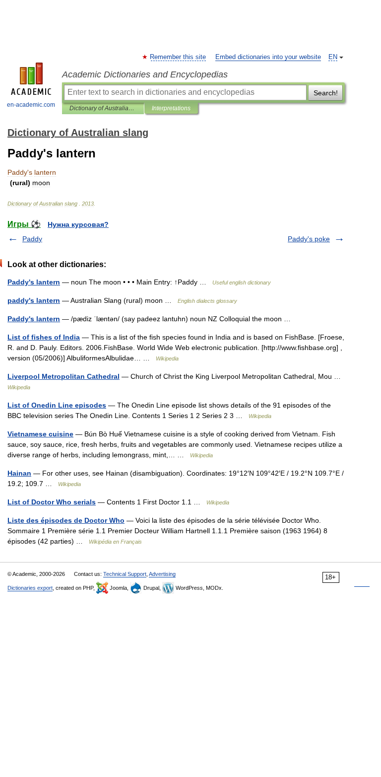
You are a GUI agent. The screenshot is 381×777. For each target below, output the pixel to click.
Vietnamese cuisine (40, 434)
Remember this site (178, 57)
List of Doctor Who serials (51, 502)
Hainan (19, 473)
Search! (326, 93)
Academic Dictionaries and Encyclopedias (145, 74)
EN (332, 57)
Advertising (162, 574)
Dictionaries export (30, 588)
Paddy (32, 239)
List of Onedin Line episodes (56, 405)
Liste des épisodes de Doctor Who (66, 520)
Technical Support (124, 574)
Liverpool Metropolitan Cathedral (63, 376)
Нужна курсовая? (78, 224)
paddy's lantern (33, 300)
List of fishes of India (43, 337)
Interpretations (171, 108)
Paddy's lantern (33, 282)
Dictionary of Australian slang (102, 108)
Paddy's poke (309, 239)
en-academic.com (31, 104)
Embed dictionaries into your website (268, 57)
